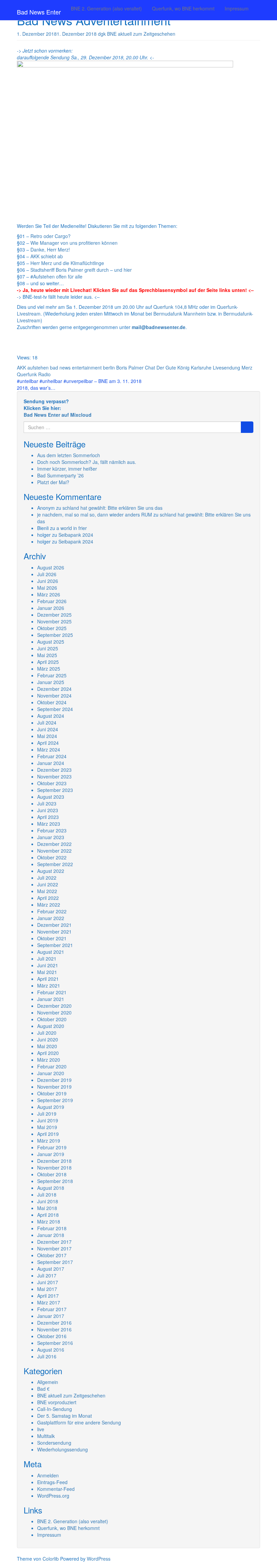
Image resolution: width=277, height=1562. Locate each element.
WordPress (98, 1558)
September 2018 (55, 1181)
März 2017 (48, 1302)
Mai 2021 (47, 972)
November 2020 (54, 1012)
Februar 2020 (52, 1066)
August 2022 (50, 870)
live (40, 1429)
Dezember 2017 (54, 1241)
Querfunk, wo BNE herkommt (183, 8)
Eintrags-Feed (52, 1482)
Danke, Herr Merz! (50, 249)
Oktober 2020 (52, 1019)
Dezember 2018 (54, 1160)
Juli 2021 (46, 958)
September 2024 (55, 709)
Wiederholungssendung (62, 1449)
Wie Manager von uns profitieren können (74, 242)
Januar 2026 (50, 608)
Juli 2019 (46, 1113)
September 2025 (55, 634)
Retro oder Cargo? (50, 236)
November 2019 (54, 1086)
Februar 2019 (52, 1147)
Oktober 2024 (52, 702)
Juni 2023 (47, 810)
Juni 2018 (47, 1201)
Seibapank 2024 (75, 534)
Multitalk (46, 1436)
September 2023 (55, 790)
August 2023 (50, 796)
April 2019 (48, 1133)
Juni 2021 (47, 965)
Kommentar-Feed (56, 1488)
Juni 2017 (47, 1282)
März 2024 (48, 749)
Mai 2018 (47, 1208)
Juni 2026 (47, 581)
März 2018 (48, 1221)
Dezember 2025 (54, 614)
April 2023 (48, 817)
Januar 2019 (50, 1154)
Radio (44, 374)
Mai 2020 (47, 1046)
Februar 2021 (52, 992)
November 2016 (54, 1329)
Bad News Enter (39, 11)
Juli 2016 (46, 1356)
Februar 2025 (52, 675)
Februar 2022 (52, 911)
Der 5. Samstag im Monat (64, 1415)
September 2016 (55, 1342)
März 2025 (48, 668)
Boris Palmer (130, 367)
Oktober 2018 (52, 1174)
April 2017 (48, 1295)
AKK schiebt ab (46, 256)
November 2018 (54, 1167)
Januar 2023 (50, 837)
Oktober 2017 (52, 1255)
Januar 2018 (50, 1235)
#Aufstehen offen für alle (56, 276)
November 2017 (54, 1248)
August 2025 (50, 641)
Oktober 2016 (52, 1336)
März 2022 (48, 904)
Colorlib (51, 1558)
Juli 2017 (46, 1275)
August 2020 (50, 1026)
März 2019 (48, 1140)
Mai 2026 (47, 587)
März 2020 (48, 1059)
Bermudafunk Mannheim (179, 313)
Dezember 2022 (54, 844)
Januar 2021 (50, 999)
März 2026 (48, 594)
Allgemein (47, 1382)
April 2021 (48, 978)
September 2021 (55, 945)
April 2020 (48, 1053)
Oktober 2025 (52, 628)
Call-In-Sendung (54, 1409)
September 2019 (55, 1100)
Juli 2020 (46, 1032)
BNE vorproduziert (56, 1402)
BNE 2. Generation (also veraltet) (106, 8)
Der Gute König (173, 367)
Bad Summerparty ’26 (60, 475)
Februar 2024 (52, 756)
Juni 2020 (47, 1039)
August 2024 (50, 715)
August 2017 (50, 1268)
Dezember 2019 (54, 1080)
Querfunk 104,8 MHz (175, 306)
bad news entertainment (76, 367)
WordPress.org (53, 1495)
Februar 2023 (52, 830)
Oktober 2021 (52, 938)
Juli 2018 (46, 1194)
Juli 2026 (46, 574)
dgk (102, 33)
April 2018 (48, 1214)
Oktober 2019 (52, 1093)
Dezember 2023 (54, 769)
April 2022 (48, 897)
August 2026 (50, 567)
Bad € (43, 1388)
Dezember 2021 (54, 924)
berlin (109, 367)
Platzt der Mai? (53, 482)
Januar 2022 (50, 918)
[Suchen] (247, 427)
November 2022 (54, 850)
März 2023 (48, 823)
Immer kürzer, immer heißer (67, 468)
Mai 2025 (47, 655)
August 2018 (50, 1187)
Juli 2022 (46, 877)
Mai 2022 (47, 891)
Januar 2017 (50, 1316)
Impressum (237, 8)
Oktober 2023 (52, 783)
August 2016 (50, 1349)
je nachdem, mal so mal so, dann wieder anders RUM (94, 514)
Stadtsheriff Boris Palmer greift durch (69, 269)
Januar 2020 (50, 1073)
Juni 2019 (47, 1120)
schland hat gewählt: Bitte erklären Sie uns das (112, 507)
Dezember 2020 (54, 1005)
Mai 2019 (47, 1127)
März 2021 (48, 985)
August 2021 (50, 951)
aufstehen (38, 367)
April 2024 (48, 742)
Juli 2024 (46, 722)
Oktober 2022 (52, 857)
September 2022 (55, 864)
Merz (247, 367)
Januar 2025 (50, 682)
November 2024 (54, 695)
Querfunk (27, 374)
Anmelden (48, 1475)
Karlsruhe (201, 367)
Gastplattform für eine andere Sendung (79, 1422)
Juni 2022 (47, 884)
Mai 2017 (47, 1289)
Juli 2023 (46, 803)
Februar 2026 (52, 601)
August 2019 (50, 1106)
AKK (21, 367)
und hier (123, 269)
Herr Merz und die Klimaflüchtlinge (67, 263)
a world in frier (71, 528)
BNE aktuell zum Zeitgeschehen (141, 33)
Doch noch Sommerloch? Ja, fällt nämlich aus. (86, 462)
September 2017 (55, 1262)
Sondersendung (54, 1442)
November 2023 (54, 776)
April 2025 (48, 661)
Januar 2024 (50, 763)
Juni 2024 (47, 729)
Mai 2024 (47, 736)
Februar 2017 (52, 1309)
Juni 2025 (47, 648)
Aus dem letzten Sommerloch (68, 455)
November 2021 (54, 931)
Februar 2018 (52, 1228)
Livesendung (226, 367)
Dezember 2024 (54, 688)
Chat (150, 367)
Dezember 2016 (54, 1322)
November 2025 (54, 621)
